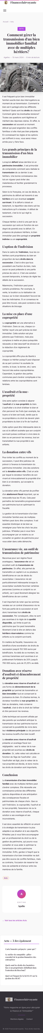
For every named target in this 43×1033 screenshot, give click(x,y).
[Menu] (4, 10)
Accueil (5, 22)
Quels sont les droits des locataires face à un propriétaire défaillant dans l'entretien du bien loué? (20, 968)
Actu (12, 22)
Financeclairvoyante (23, 2)
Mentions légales (17, 1019)
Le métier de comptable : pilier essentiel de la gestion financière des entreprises (20, 957)
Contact (29, 1019)
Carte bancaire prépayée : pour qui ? (20, 949)
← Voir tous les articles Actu (14, 920)
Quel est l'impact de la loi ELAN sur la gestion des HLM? (21, 977)
